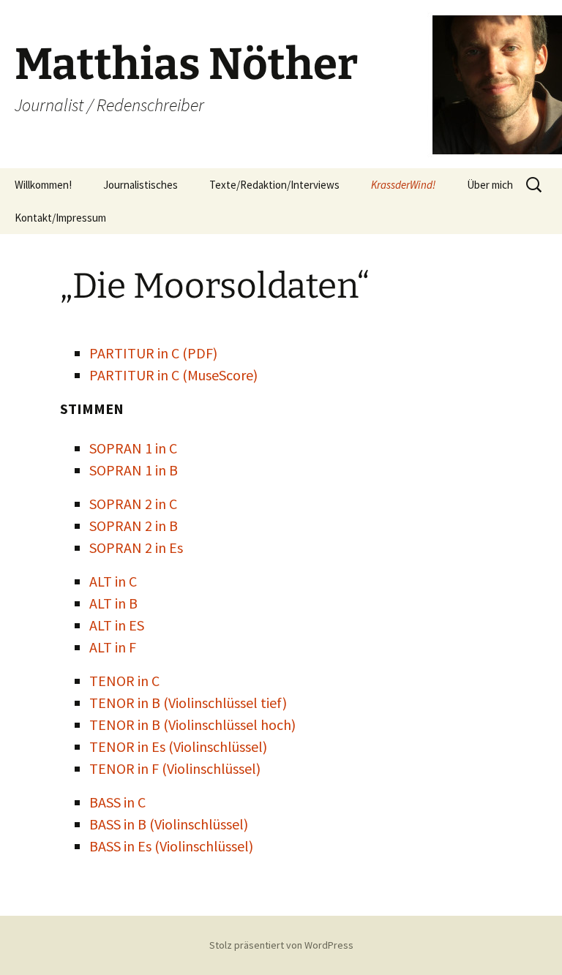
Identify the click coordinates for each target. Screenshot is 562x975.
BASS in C (117, 802)
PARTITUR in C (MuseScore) (173, 375)
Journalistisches (140, 185)
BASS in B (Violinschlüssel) (168, 824)
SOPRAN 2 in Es (136, 547)
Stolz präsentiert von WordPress (281, 945)
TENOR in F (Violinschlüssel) (175, 768)
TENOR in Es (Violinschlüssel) (178, 746)
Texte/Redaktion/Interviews (274, 185)
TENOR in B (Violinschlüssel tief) (188, 702)
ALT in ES (116, 625)
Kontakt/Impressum (60, 218)
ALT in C (113, 581)
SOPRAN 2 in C (133, 503)
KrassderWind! (403, 185)
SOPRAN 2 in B (133, 525)
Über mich (490, 185)
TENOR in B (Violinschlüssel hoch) (192, 724)
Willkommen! (43, 185)
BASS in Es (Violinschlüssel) (171, 846)
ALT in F (112, 647)
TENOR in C (124, 680)
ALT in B (113, 603)
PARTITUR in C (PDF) (153, 353)
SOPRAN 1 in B (133, 470)
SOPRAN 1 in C (133, 448)
